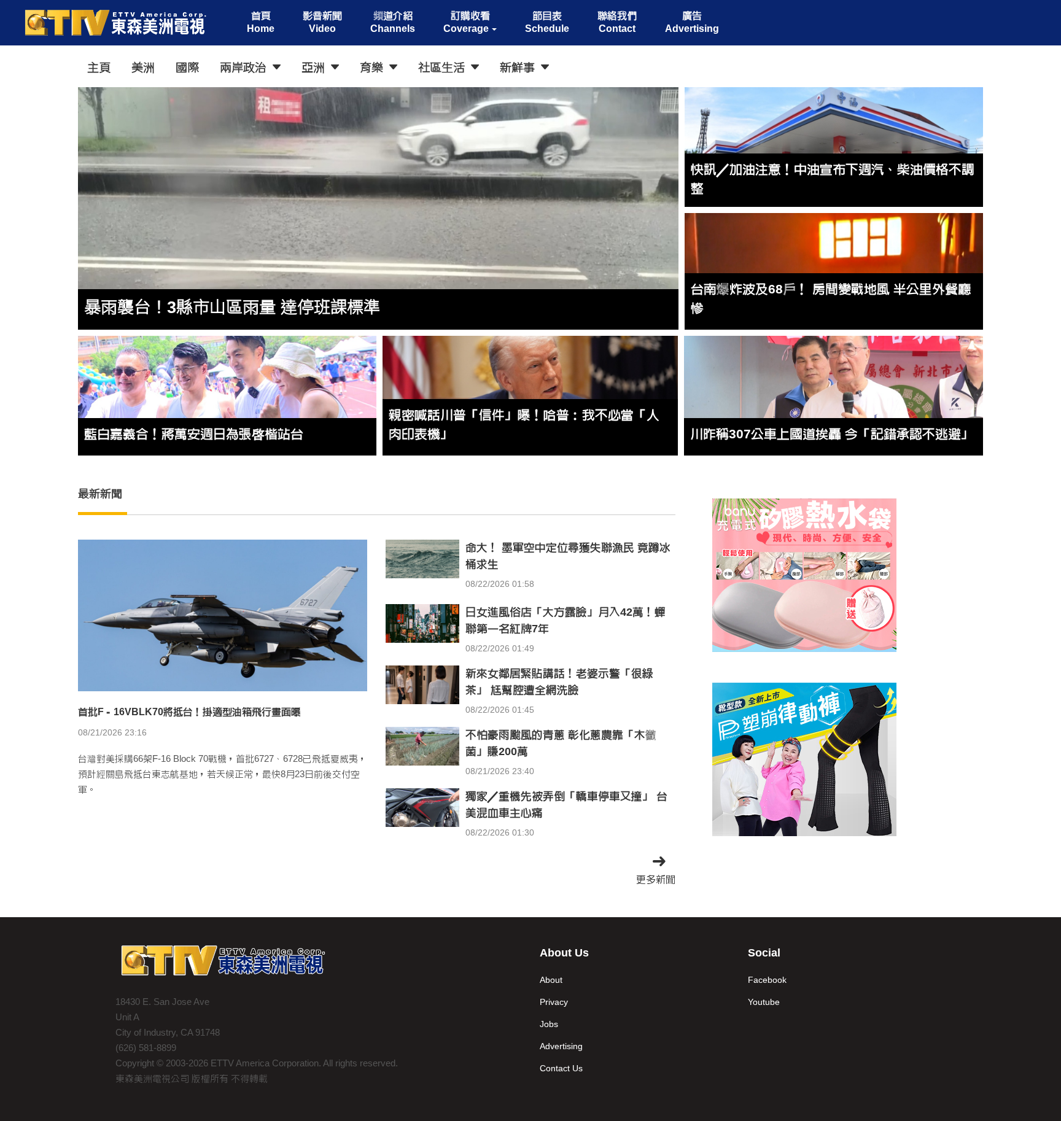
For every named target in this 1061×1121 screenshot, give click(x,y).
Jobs (549, 1024)
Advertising (561, 1046)
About (551, 980)
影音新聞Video (322, 22)
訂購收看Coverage (466, 22)
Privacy (554, 1002)
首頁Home (260, 22)
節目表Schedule (547, 22)
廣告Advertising (692, 22)
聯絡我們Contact (617, 22)
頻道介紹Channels (392, 22)
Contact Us (561, 1068)
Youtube (764, 1002)
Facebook (767, 980)
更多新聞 (655, 879)
